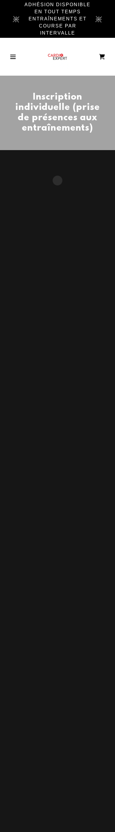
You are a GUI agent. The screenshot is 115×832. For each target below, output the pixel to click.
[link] (57, 57)
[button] (14, 57)
